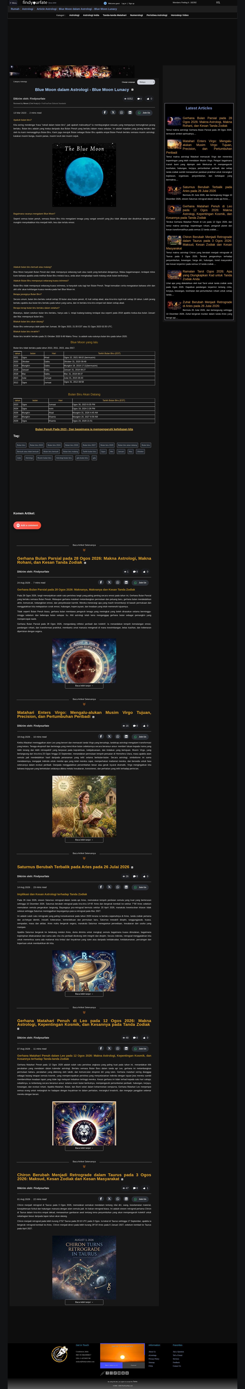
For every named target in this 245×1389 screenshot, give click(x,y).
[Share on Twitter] (113, 112)
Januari (121, 451)
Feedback (176, 1362)
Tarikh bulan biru (89, 451)
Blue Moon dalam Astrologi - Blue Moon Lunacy (88, 9)
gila (94, 458)
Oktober (140, 451)
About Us (152, 1352)
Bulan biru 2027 (89, 445)
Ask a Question (178, 1352)
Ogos (103, 451)
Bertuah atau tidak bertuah (28, 451)
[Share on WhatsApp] (122, 112)
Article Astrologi (46, 9)
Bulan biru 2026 (71, 445)
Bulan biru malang (70, 451)
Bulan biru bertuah (51, 451)
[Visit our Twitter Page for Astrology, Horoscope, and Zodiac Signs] (115, 1373)
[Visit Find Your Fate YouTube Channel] (119, 1373)
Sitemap (152, 1362)
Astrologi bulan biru (64, 458)
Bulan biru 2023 (36, 445)
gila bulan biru (82, 458)
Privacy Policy (154, 1359)
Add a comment (29, 525)
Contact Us (177, 1366)
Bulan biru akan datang (127, 445)
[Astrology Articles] (72, 71)
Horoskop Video (180, 15)
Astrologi (27, 9)
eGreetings (152, 1355)
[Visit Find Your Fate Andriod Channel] (127, 1373)
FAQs (151, 1366)
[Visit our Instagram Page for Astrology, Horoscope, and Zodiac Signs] (111, 1373)
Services (176, 1359)
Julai (19, 458)
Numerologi (136, 15)
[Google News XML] (85, 563)
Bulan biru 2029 (107, 445)
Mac (130, 451)
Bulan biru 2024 (54, 445)
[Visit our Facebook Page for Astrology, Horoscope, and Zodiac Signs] (107, 1373)
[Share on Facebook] (105, 112)
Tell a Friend (177, 1355)
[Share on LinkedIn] (130, 112)
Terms (135, 1381)
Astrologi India (91, 15)
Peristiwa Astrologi (157, 15)
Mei (111, 451)
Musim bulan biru (44, 458)
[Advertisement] (122, 42)
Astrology (23, 82)
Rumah (15, 9)
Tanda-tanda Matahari (114, 15)
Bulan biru (21, 445)
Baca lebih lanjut (82, 686)
